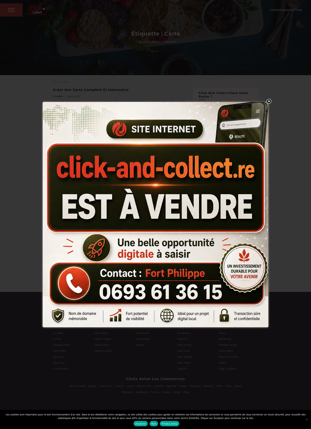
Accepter (140, 423)
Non (153, 423)
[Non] (306, 419)
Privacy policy (169, 423)
